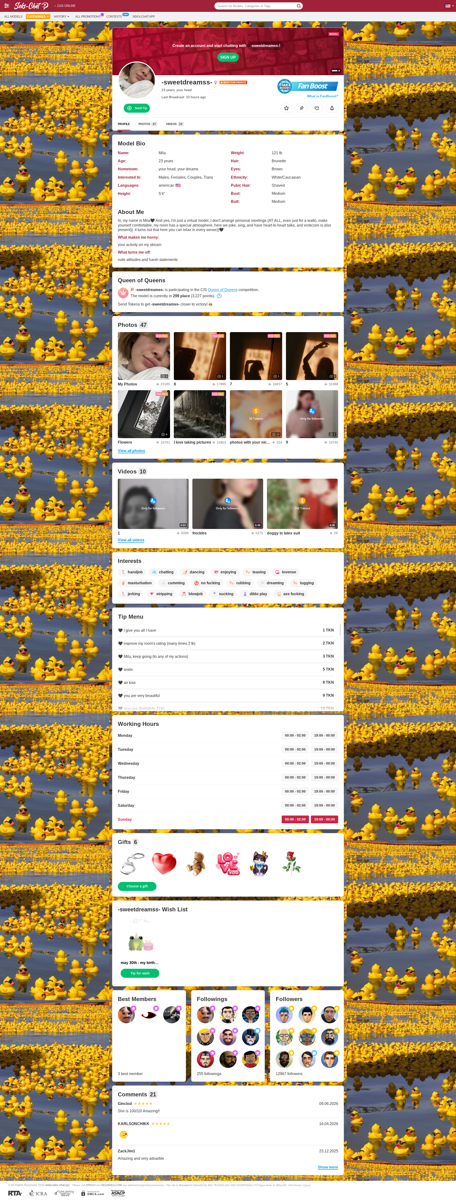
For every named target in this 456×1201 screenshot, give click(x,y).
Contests (114, 16)
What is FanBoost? (322, 96)
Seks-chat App (144, 16)
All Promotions (87, 16)
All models (13, 16)
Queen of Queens (223, 290)
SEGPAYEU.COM (111, 1185)
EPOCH (90, 1185)
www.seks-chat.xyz (57, 1185)
